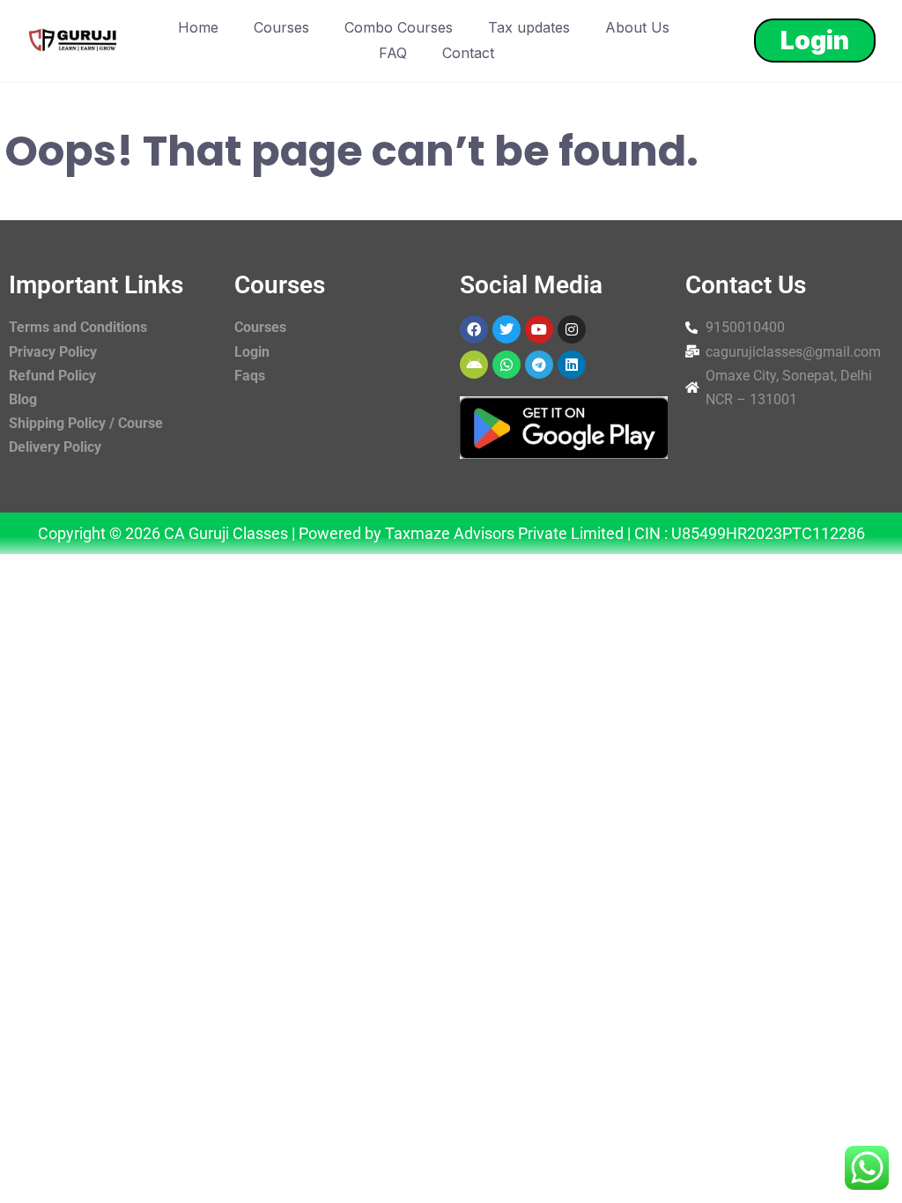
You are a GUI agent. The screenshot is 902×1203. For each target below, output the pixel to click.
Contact (468, 53)
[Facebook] (474, 329)
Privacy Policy (53, 351)
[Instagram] (572, 329)
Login (814, 40)
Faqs (249, 375)
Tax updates (529, 27)
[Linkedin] (572, 365)
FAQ (393, 53)
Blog (23, 399)
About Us (637, 27)
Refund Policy (52, 375)
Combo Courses (398, 27)
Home (198, 27)
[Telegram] (539, 365)
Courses (281, 27)
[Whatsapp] (506, 365)
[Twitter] (506, 329)
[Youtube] (539, 329)
